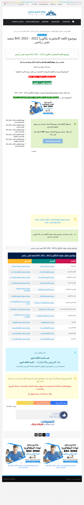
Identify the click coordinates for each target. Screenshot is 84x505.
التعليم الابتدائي (66, 21)
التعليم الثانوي (45, 21)
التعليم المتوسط (55, 21)
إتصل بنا (31, 394)
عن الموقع (53, 4)
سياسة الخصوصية (44, 4)
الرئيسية (60, 4)
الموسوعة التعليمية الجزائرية (32, 21)
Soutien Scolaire (9, 479)
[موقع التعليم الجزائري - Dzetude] (42, 13)
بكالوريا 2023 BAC (57, 31)
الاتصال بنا (34, 4)
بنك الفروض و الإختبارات (18, 21)
